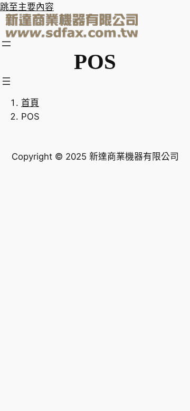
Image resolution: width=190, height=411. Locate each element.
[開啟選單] (6, 43)
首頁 (30, 102)
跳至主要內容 (27, 7)
